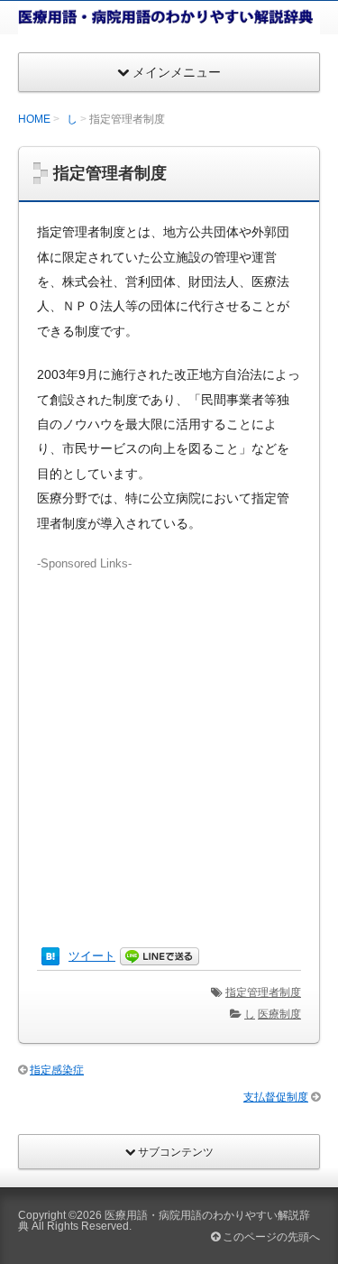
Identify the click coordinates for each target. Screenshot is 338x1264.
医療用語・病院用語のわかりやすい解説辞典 (164, 1220)
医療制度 (279, 1014)
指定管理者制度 (263, 992)
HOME (34, 119)
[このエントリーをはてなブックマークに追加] (50, 956)
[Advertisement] (169, 742)
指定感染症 (57, 1070)
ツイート (92, 956)
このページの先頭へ (270, 1237)
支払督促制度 (275, 1097)
